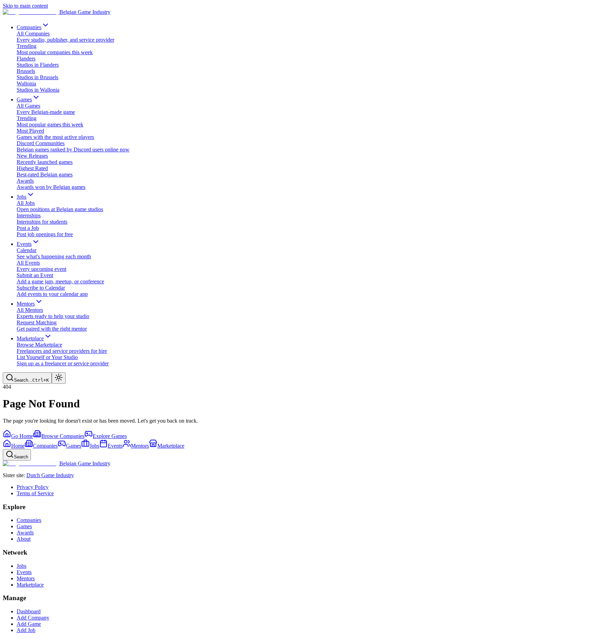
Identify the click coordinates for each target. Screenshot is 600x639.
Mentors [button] (26, 304)
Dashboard (29, 611)
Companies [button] (29, 27)
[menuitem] (307, 37)
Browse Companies (62, 436)
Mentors (26, 578)
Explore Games (110, 436)
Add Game (29, 624)
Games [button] (24, 99)
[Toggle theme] (59, 378)
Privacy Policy (33, 487)
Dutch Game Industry (50, 475)
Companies (29, 520)
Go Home (22, 436)
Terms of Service (35, 493)
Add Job (26, 630)
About (24, 539)
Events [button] (24, 244)
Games (24, 526)
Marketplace (30, 585)
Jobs (21, 566)
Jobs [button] (21, 197)
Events (24, 572)
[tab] (14, 446)
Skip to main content (25, 6)
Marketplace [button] (30, 338)
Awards (25, 533)
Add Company (33, 618)
